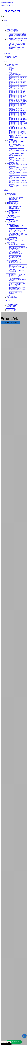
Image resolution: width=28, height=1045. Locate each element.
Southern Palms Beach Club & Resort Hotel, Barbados (17, 288)
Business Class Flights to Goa (17, 91)
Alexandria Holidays (14, 198)
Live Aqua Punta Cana (15, 265)
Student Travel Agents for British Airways (17, 36)
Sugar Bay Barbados (14, 284)
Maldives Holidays (11, 193)
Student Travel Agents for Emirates (18, 38)
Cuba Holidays (10, 239)
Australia (11, 70)
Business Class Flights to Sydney (17, 112)
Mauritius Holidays (11, 202)
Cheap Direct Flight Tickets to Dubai (16, 154)
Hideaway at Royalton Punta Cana (18, 264)
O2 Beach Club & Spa (15, 275)
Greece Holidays (10, 242)
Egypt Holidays (10, 195)
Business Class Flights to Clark (17, 99)
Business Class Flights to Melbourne (15, 109)
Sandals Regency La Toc (15, 231)
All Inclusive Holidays (11, 297)
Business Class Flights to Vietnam (18, 104)
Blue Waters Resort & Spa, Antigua (18, 247)
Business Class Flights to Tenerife (18, 123)
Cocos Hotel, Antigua (14, 248)
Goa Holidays (12, 213)
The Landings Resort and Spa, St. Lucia (18, 228)
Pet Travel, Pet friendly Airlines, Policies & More (17, 45)
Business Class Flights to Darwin (17, 113)
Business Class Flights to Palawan (18, 97)
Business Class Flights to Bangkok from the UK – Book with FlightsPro (18, 101)
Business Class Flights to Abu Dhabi (17, 87)
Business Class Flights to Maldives (18, 79)
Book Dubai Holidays (14, 216)
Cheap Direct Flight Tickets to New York (18, 151)
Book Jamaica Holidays (12, 204)
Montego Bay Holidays (12, 203)
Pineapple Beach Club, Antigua (17, 246)
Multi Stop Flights (10, 57)
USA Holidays (10, 219)
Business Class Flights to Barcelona (15, 116)
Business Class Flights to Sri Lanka (16, 93)
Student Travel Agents (12, 31)
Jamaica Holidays (11, 306)
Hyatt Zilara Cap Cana (15, 262)
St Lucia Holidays (10, 224)
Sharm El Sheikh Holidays (16, 197)
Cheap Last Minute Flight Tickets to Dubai (18, 175)
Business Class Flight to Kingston (17, 131)
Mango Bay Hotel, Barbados (16, 282)
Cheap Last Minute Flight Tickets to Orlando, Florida (18, 186)
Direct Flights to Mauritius (15, 142)
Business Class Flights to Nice (17, 121)
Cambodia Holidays (11, 238)
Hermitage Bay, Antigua (15, 256)
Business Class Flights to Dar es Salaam (17, 78)
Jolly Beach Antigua (14, 257)
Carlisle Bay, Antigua (14, 249)
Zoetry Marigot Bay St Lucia (16, 226)
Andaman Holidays (14, 212)
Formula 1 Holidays (11, 194)
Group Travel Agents (11, 29)
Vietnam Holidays (11, 221)
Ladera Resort (13, 237)
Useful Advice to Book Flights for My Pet (17, 48)
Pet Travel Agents (10, 39)
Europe (11, 72)
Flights (5, 61)
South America (13, 73)
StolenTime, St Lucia (14, 235)
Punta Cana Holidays (11, 260)
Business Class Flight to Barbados (18, 133)
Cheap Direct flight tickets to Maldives (16, 148)
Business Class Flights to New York (17, 83)
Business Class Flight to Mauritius (18, 76)
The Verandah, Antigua (15, 255)
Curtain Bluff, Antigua (14, 252)
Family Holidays (10, 295)
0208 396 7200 (12, 11)
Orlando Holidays (13, 220)
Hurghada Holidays (14, 201)
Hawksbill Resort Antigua (15, 258)
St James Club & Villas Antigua (17, 244)
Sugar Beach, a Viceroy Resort (17, 230)
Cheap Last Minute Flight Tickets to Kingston (18, 173)
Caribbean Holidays (11, 222)
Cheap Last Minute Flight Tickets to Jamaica (18, 168)
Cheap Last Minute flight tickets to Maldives (17, 170)
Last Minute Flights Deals (12, 163)
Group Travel (7, 53)
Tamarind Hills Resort (14, 251)
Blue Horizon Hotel (14, 286)
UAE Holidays (10, 215)
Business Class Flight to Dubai (17, 88)
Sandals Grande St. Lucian (16, 225)
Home (5, 20)
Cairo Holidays (13, 199)
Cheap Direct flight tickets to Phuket (16, 159)
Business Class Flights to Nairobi (17, 81)
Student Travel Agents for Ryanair (17, 33)
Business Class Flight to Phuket (17, 103)
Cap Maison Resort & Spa (16, 233)
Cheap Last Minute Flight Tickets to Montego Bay (18, 165)
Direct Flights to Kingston (15, 144)
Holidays (6, 190)
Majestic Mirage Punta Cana (16, 266)
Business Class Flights (12, 64)
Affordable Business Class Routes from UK (18, 138)
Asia (10, 69)
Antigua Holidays (10, 243)
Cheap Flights (10, 65)
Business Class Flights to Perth (17, 114)
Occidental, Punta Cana (15, 261)
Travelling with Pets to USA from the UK (17, 41)
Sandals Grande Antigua (15, 253)
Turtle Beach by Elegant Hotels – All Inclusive (17, 280)
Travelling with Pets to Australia (17, 43)
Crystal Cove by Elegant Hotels (17, 274)
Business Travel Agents (12, 30)
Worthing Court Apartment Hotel (17, 289)
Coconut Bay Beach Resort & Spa (18, 234)
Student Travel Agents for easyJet (17, 34)
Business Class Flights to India (17, 90)
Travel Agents (7, 26)
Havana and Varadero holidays (17, 240)
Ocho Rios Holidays (14, 210)
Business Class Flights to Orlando (18, 85)
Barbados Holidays (11, 273)
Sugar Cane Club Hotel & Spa (17, 283)
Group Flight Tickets (11, 56)
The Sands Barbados (14, 278)
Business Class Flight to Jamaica (17, 127)
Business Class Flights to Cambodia (15, 106)
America (11, 68)
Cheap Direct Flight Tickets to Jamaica (16, 146)
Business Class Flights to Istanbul (18, 119)
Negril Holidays (13, 207)
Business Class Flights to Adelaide (18, 110)
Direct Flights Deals (11, 140)
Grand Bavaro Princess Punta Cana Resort (16, 271)
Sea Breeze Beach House (16, 277)
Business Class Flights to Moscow (18, 122)
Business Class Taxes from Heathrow (16, 136)
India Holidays (10, 211)
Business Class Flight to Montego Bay (17, 129)
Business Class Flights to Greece (17, 118)
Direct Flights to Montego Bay (16, 141)
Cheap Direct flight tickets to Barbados (16, 156)
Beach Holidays (10, 296)
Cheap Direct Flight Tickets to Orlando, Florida (16, 161)
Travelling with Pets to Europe (17, 49)
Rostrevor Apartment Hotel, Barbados (16, 293)
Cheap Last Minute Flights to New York (18, 181)
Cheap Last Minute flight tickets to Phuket (17, 178)
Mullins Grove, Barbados (15, 291)
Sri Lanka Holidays (11, 217)
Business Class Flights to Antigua (17, 132)
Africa (10, 67)
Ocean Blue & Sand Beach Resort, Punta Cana (18, 268)
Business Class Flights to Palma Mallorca (17, 125)
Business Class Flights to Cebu (17, 96)
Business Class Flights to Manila (17, 95)
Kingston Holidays (14, 208)
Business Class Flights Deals (13, 74)
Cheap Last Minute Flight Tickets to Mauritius (18, 183)
